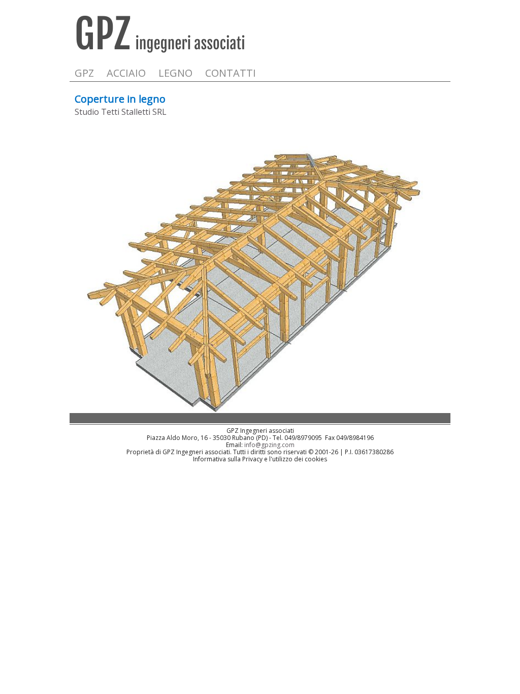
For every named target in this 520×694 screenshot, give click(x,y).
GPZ (84, 73)
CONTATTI (230, 73)
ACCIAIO (126, 73)
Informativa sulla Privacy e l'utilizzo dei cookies (260, 459)
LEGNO (175, 73)
